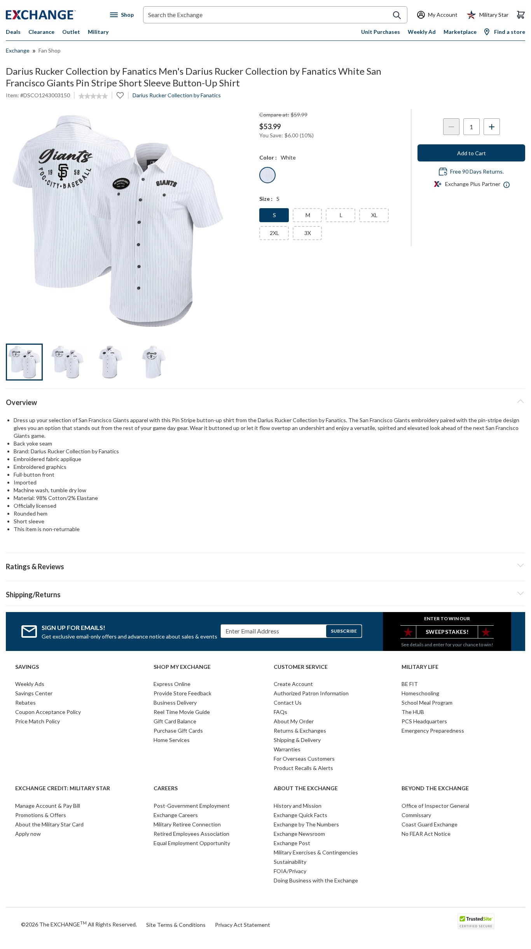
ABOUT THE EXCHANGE (306, 788)
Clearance (41, 31)
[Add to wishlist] (120, 95)
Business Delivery (175, 702)
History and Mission (297, 805)
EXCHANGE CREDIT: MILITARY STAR (62, 788)
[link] (93, 96)
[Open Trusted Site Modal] (476, 921)
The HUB (413, 712)
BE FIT (410, 684)
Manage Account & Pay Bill (47, 805)
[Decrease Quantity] (451, 126)
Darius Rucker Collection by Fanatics (177, 95)
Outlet (71, 31)
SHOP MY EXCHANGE (182, 667)
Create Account (293, 684)
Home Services (172, 740)
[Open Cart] (521, 15)
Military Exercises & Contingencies (316, 852)
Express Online (172, 684)
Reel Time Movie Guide (182, 712)
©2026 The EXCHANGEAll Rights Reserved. (79, 924)
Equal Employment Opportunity (192, 843)
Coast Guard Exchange (430, 824)
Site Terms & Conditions (176, 924)
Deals (13, 31)
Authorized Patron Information (311, 693)
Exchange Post (292, 843)
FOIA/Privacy (290, 871)
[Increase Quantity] (492, 126)
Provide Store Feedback (182, 693)
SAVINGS (27, 667)
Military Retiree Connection (187, 824)
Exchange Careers (176, 815)
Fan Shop (49, 50)
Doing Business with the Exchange (316, 880)
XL (374, 215)
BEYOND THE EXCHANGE (435, 788)
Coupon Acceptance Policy (48, 712)
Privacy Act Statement (242, 924)
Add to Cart (471, 153)
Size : (265, 198)
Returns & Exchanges (300, 730)
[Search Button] (397, 15)
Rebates (25, 702)
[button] (265, 565)
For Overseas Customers (304, 758)
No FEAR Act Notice (426, 833)
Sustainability (290, 861)
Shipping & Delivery (297, 740)
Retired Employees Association (191, 833)
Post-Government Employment (192, 805)
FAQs (280, 712)
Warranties (287, 749)
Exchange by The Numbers (306, 824)
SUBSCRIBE (344, 631)
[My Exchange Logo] (55, 14)
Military (98, 31)
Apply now (28, 833)
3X (307, 233)
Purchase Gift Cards (178, 730)
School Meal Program (427, 702)
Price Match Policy (37, 721)
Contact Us (288, 702)
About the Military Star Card (49, 824)
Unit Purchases (380, 31)
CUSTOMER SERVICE (301, 667)
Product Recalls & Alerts (303, 768)
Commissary (416, 815)
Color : (268, 157)
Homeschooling (420, 693)
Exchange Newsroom (299, 833)
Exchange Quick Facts (300, 815)
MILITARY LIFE (420, 667)
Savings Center (33, 693)
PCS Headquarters (424, 721)
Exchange (18, 50)
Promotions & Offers (40, 815)
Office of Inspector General (435, 805)
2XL (274, 233)
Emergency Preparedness (433, 730)
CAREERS (166, 788)
